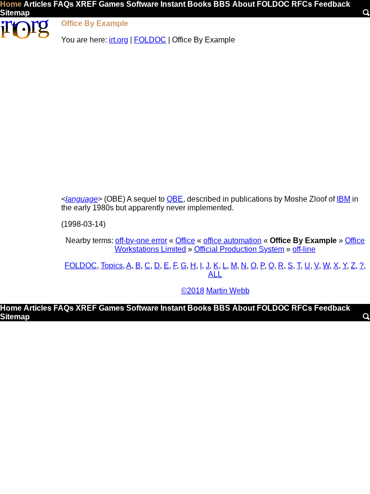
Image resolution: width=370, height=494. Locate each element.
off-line (304, 249)
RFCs (301, 4)
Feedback (332, 4)
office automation (232, 240)
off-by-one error (141, 240)
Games (111, 4)
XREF (86, 4)
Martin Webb (228, 291)
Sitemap (15, 13)
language (82, 199)
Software (142, 4)
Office (185, 240)
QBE (175, 199)
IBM (343, 199)
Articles (38, 4)
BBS (221, 4)
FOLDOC (273, 4)
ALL (215, 274)
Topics (112, 265)
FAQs (63, 4)
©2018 (192, 291)
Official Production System (239, 249)
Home (11, 4)
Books (199, 4)
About (243, 4)
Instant (172, 4)
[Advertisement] (215, 119)
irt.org (118, 40)
